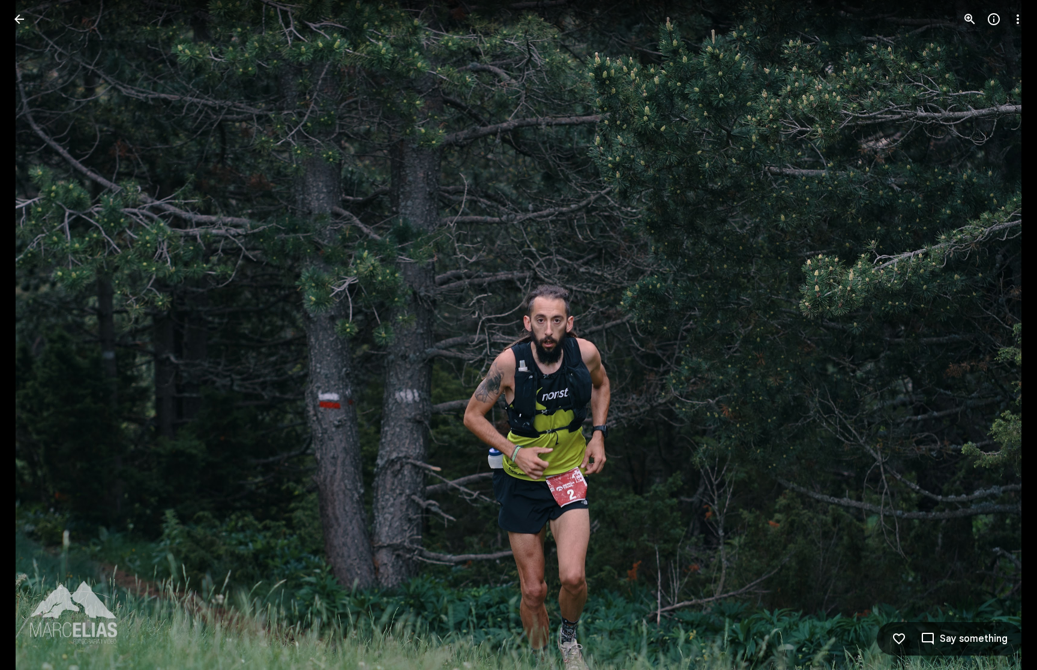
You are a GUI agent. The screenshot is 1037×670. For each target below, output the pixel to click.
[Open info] (994, 19)
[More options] (1018, 19)
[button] (1003, 335)
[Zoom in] (970, 19)
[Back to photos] (19, 19)
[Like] (899, 639)
